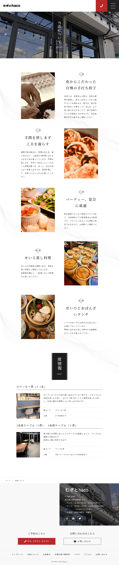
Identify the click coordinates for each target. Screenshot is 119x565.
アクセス (88, 554)
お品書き (47, 554)
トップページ (17, 554)
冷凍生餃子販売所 (62, 554)
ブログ (77, 554)
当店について (33, 554)
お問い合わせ (84, 541)
